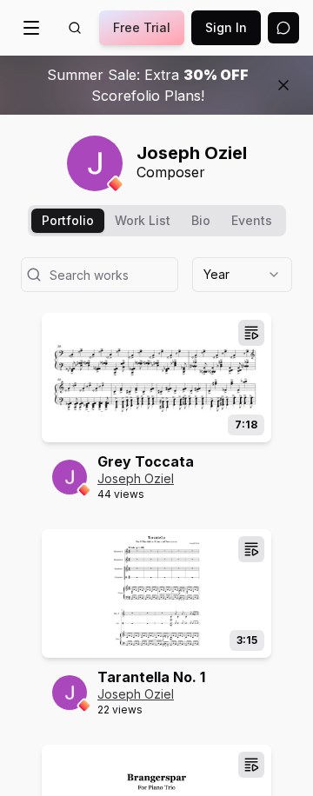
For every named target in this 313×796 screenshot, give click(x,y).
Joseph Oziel (135, 478)
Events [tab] (251, 220)
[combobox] (242, 274)
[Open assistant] (283, 27)
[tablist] (157, 220)
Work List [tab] (142, 220)
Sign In (226, 27)
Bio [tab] (200, 220)
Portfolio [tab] (68, 220)
